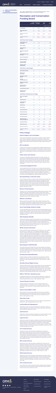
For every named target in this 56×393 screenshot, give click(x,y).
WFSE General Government (22, 73)
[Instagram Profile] (7, 385)
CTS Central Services (23, 109)
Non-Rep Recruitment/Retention (24, 79)
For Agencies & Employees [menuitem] (47, 4)
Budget (24, 11)
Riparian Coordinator (23, 59)
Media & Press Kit (26, 386)
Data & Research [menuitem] (27, 4)
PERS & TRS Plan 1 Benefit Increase (23, 85)
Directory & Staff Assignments (28, 383)
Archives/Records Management (23, 102)
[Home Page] (7, 381)
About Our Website (13, 387)
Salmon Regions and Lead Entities (23, 43)
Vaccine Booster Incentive (24, 88)
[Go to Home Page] (9, 4)
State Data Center (23, 99)
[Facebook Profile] (5, 385)
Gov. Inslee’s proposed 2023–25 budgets (39, 11)
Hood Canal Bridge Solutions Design (23, 62)
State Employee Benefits (24, 70)
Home (21, 11)
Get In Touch (25, 381)
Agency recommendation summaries (11, 11)
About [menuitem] (21, 4)
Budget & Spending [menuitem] (36, 4)
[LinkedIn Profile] (3, 385)
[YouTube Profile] (9, 385)
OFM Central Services (23, 114)
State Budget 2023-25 (29, 11)
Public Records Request (37, 381)
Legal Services (22, 107)
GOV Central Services (23, 116)
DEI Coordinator (22, 45)
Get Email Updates (26, 390)
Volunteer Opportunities (37, 386)
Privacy (4, 388)
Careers (25, 388)
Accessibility (19, 387)
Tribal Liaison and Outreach (23, 48)
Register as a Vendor (47, 381)
